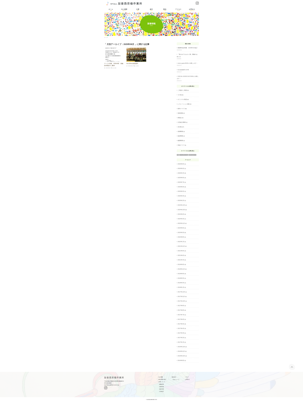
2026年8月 (181, 164)
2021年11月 (181, 246)
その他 (180, 95)
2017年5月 (181, 324)
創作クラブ (181, 108)
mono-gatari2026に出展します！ (187, 63)
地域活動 (180, 113)
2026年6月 (181, 168)
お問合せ (192, 10)
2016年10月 (181, 356)
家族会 (180, 117)
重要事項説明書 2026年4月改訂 (187, 47)
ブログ (187, 377)
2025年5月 (181, 191)
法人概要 (124, 10)
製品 (164, 10)
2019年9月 (181, 264)
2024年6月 (181, 214)
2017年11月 (181, 296)
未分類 (114, 68)
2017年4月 (181, 328)
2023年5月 (181, 232)
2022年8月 (181, 237)
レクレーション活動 (184, 104)
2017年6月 (181, 319)
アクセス (178, 10)
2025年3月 (181, 196)
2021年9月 (181, 250)
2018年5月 (181, 278)
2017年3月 (181, 333)
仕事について (161, 381)
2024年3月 (181, 218)
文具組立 (161, 391)
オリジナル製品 (182, 99)
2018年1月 (181, 287)
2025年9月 (181, 177)
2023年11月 (181, 223)
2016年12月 (181, 346)
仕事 (137, 10)
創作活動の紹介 (162, 379)
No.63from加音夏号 (132, 63)
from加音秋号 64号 (183, 69)
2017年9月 (181, 305)
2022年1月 (181, 241)
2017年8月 (181, 310)
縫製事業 (180, 140)
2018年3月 (181, 282)
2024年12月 (181, 205)
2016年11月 (181, 351)
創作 (151, 10)
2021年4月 (181, 260)
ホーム (111, 10)
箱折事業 (180, 136)
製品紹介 (174, 377)
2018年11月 (181, 269)
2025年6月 (181, 186)
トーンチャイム (184, 155)
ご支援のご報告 (182, 90)
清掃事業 (180, 131)
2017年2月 (181, 337)
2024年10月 (181, 209)
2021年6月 (181, 255)
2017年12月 (181, 292)
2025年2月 (181, 200)
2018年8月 (181, 273)
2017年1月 (181, 342)
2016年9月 (181, 360)
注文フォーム (176, 379)
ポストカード (192, 155)
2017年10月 (181, 301)
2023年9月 (181, 228)
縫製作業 (161, 384)
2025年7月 (181, 182)
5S (178, 155)
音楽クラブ (181, 145)
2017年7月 (181, 314)
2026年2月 (181, 173)
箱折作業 (161, 389)
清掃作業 (161, 386)
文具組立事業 (182, 122)
